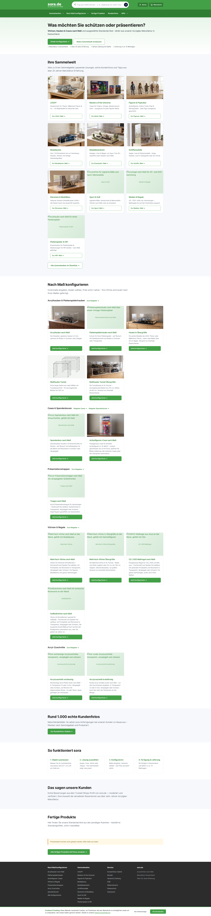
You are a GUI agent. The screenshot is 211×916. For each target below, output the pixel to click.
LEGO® (53, 103)
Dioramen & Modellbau (60, 197)
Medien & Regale (136, 197)
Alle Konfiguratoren (54, 895)
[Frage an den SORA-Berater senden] (126, 5)
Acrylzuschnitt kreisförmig (101, 679)
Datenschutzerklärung (102, 913)
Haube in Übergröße (138, 332)
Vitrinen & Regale (54, 882)
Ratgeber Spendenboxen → (99, 408)
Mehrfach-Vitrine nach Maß (62, 559)
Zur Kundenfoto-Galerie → (62, 731)
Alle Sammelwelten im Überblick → (65, 265)
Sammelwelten (55, 13)
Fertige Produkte (98, 13)
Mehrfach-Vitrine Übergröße (102, 559)
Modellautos (55, 150)
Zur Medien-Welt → (138, 208)
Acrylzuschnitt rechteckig (61, 679)
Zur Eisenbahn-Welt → (99, 163)
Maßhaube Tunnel (58, 382)
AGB (108, 882)
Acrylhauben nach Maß (56, 872)
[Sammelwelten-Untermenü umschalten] (63, 13)
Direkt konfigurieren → (60, 41)
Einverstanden (158, 911)
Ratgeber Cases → (80, 408)
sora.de (55, 4)
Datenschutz (111, 888)
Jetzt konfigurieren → (60, 348)
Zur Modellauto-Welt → (60, 163)
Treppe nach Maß (58, 501)
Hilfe (123, 13)
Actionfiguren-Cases (55, 878)
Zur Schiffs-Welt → (138, 163)
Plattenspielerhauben (55, 875)
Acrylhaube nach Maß (60, 332)
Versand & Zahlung (114, 878)
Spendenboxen (53, 892)
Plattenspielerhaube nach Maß (103, 332)
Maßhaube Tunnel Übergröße (102, 382)
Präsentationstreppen (55, 885)
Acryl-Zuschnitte (54, 888)
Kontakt (110, 875)
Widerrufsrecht (112, 885)
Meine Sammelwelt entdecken (89, 42)
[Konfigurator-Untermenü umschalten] (88, 13)
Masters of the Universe (100, 103)
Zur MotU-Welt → (97, 116)
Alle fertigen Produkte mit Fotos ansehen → (69, 852)
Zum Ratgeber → (93, 301)
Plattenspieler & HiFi (59, 242)
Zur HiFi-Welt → (58, 255)
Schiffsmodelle (135, 150)
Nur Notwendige (140, 911)
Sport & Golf (94, 197)
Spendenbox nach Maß (60, 440)
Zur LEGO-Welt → (58, 116)
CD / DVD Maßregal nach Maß (142, 559)
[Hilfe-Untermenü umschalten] (127, 13)
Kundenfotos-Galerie (114, 872)
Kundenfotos (113, 13)
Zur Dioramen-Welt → (60, 208)
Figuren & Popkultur (137, 103)
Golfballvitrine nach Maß (61, 614)
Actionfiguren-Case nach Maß (102, 440)
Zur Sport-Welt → (97, 208)
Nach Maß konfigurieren (76, 13)
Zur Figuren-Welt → (138, 116)
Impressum (111, 892)
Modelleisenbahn (97, 150)
